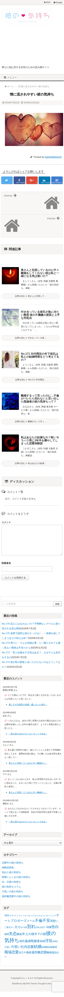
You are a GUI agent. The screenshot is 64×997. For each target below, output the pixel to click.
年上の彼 (28, 934)
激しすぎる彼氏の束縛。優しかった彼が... (28, 704)
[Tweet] (7, 180)
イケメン (14, 915)
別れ (31, 926)
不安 (46, 920)
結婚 (38, 946)
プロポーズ (19, 920)
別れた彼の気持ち (11, 872)
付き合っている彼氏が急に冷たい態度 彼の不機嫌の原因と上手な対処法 (40, 314)
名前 (32, 563)
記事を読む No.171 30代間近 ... (30, 379)
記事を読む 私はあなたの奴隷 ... (30, 463)
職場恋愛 (11, 952)
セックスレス (34, 915)
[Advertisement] (32, 47)
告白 (55, 927)
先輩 (25, 927)
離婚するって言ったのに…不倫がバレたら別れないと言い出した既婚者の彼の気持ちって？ (40, 398)
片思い (7, 947)
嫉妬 (19, 933)
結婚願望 (52, 947)
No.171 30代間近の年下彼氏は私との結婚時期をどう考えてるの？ (40, 356)
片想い (16, 947)
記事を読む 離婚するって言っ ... (30, 421)
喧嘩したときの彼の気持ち (16, 877)
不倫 (38, 920)
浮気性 (55, 941)
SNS (6, 915)
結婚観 (45, 947)
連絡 (28, 952)
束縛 (42, 941)
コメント (6, 522)
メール (31, 920)
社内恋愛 (27, 947)
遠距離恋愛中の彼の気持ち (16, 896)
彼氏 (22, 941)
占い (44, 927)
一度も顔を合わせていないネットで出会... (28, 734)
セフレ (43, 916)
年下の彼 (40, 934)
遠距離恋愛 (39, 952)
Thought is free (44, 983)
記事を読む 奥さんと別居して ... (30, 296)
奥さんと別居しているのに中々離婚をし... (28, 763)
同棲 (49, 927)
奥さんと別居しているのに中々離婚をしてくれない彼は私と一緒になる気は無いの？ (40, 272)
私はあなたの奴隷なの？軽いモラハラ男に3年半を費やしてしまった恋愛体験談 (40, 440)
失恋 (13, 933)
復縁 (28, 941)
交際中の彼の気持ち (12, 862)
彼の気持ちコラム (11, 886)
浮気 (48, 941)
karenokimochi (53, 156)
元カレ (19, 927)
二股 (6, 927)
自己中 (22, 952)
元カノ (12, 927)
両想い (54, 920)
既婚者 (35, 941)
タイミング (51, 915)
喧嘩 (6, 934)
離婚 (49, 952)
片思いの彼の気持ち (12, 891)
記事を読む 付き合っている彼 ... (30, 338)
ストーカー (23, 916)
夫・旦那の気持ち (11, 881)
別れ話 (39, 927)
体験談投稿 (8, 867)
